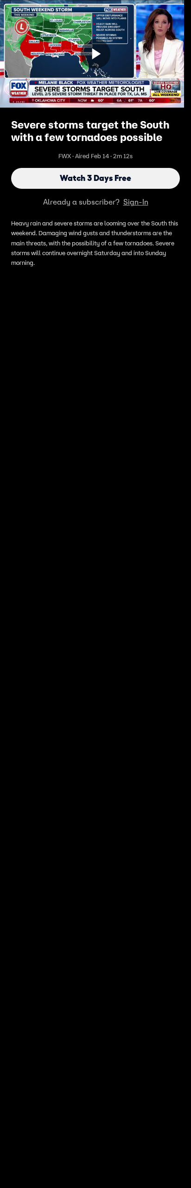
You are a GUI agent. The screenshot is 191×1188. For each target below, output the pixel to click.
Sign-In (135, 201)
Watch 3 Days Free (95, 178)
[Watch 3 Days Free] (95, 54)
